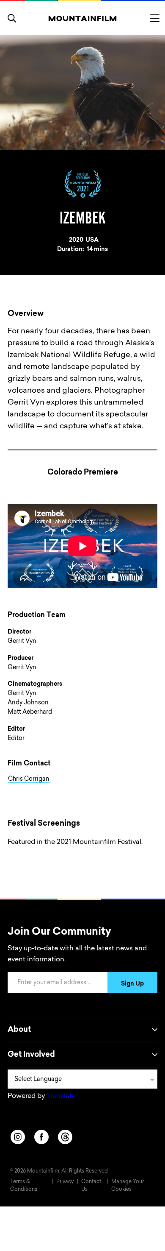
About (19, 1030)
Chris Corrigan (29, 779)
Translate (61, 1096)
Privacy (65, 1181)
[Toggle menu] (155, 18)
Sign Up (132, 984)
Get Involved (31, 1055)
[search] (12, 18)
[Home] (82, 18)
